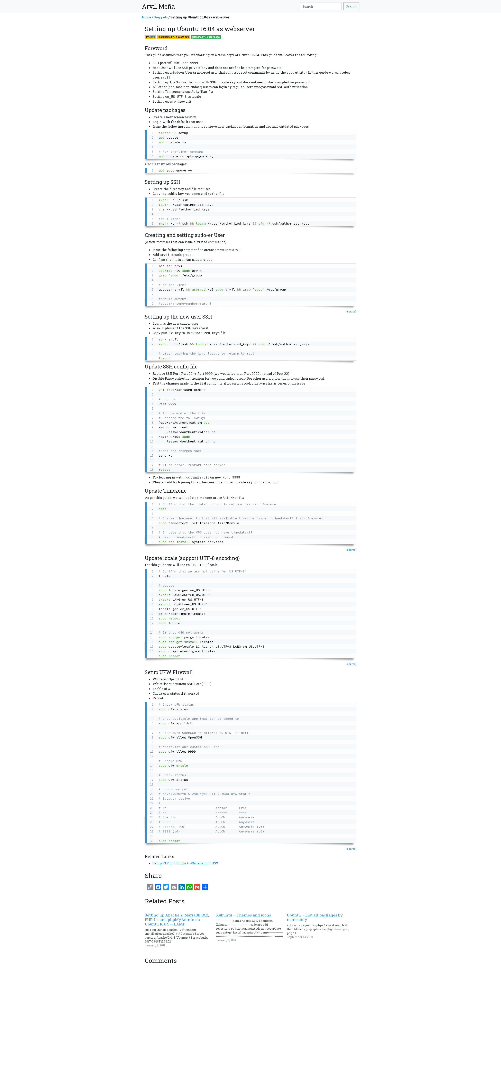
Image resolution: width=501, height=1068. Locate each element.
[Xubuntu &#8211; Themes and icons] (251, 927)
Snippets (161, 17)
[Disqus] (250, 1015)
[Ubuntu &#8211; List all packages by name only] (322, 926)
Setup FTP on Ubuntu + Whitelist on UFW (185, 863)
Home (146, 17)
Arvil (152, 36)
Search (351, 6)
